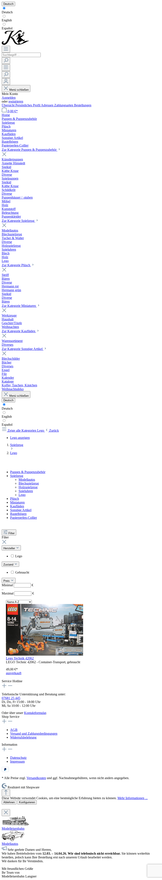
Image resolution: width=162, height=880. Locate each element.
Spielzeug (16, 476)
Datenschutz (18, 757)
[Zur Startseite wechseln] (15, 43)
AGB (14, 730)
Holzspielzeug (28, 487)
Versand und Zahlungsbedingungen (33, 733)
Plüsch (14, 498)
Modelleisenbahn (13, 828)
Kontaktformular (35, 713)
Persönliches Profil (28, 105)
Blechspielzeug (29, 483)
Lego (22, 495)
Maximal (18, 593)
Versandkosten (36, 778)
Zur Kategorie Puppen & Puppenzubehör (29, 149)
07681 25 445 (11, 698)
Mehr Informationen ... (132, 798)
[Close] (6, 812)
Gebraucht (22, 572)
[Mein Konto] (6, 81)
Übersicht (8, 105)
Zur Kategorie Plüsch (16, 265)
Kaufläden (17, 506)
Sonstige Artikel (20, 510)
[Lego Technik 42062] (44, 654)
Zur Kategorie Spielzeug (18, 220)
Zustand (8, 564)
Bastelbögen (18, 514)
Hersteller (9, 548)
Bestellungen (82, 105)
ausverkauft (13, 673)
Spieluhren (26, 491)
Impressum (17, 761)
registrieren (15, 101)
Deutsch (7, 12)
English (7, 20)
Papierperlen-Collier (23, 517)
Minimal (17, 585)
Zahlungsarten (64, 105)
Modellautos (27, 479)
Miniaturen (17, 502)
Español (7, 28)
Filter (11, 533)
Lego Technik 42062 (20, 658)
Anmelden (9, 97)
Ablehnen (9, 802)
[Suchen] (6, 60)
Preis (7, 580)
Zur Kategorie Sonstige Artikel (22, 349)
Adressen (47, 105)
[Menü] (6, 49)
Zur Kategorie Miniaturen (19, 306)
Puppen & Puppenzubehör (27, 472)
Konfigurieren (27, 802)
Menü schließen (19, 89)
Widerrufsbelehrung (23, 737)
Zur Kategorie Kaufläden (19, 331)
